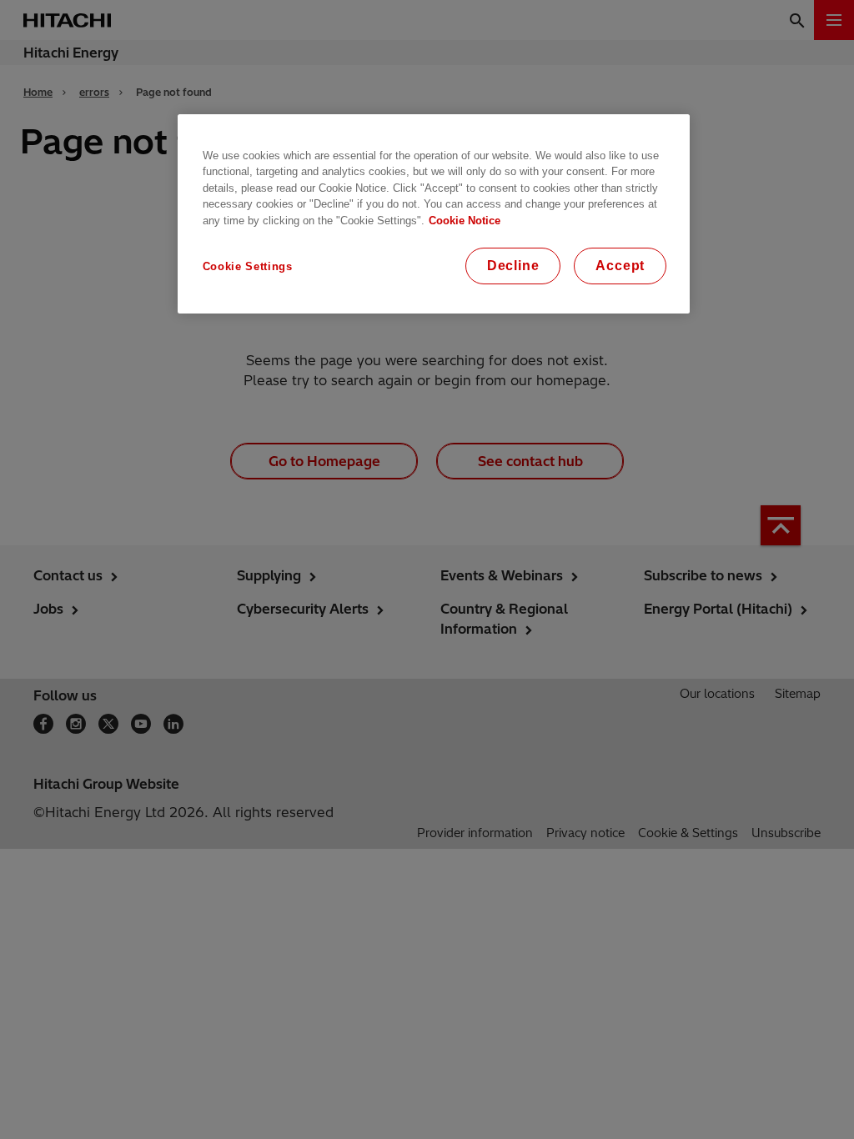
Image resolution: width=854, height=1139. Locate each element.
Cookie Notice (464, 220)
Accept (620, 265)
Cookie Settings (248, 266)
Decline (513, 265)
